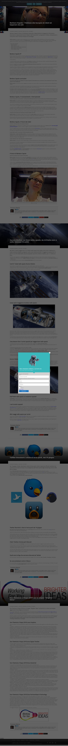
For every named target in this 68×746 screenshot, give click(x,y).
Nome (20, 379)
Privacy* (20, 386)
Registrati (24, 391)
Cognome (20, 382)
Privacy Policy (21, 389)
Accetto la (22, 387)
